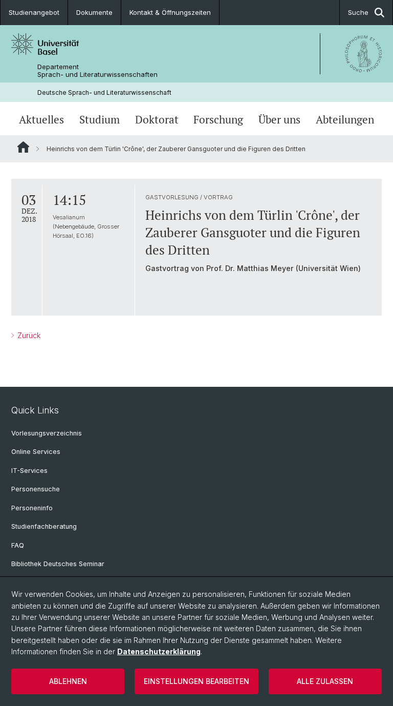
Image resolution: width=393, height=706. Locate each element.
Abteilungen (345, 120)
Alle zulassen (325, 681)
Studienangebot (34, 12)
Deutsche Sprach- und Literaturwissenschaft (104, 92)
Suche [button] (358, 12)
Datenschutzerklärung (159, 651)
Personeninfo (32, 508)
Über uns (279, 120)
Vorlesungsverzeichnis (46, 433)
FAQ (17, 545)
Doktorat (157, 120)
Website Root (23, 147)
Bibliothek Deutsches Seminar (57, 564)
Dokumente (94, 12)
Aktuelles (41, 120)
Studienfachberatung (44, 526)
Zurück (27, 335)
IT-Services (29, 470)
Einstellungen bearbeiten (196, 681)
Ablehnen (68, 681)
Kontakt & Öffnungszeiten (170, 12)
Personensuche (35, 489)
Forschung (218, 120)
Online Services (35, 451)
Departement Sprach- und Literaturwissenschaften (97, 70)
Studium (99, 120)
